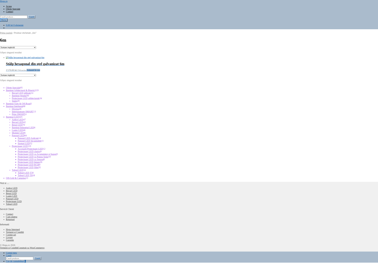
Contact (9, 11)
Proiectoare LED (14, 201)
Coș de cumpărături (16, 261)
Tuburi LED (11, 204)
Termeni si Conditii (15, 232)
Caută (31, 17)
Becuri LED (11, 191)
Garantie (10, 240)
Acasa (9, 6)
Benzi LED (11, 193)
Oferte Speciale (13, 9)
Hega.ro (4, 1)
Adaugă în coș (33, 70)
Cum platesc (11, 217)
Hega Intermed (13, 229)
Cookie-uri (11, 235)
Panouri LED (12, 198)
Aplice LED (11, 188)
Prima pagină (6, 33)
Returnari (10, 219)
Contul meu (11, 253)
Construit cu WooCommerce (31, 248)
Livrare (9, 237)
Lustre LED (11, 196)
